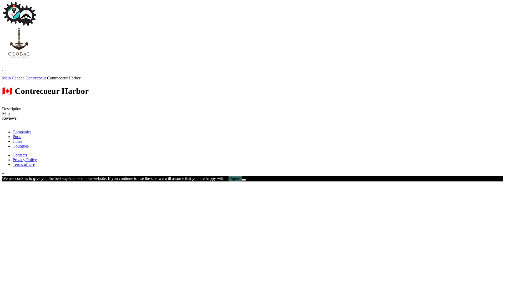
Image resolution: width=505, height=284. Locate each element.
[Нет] (244, 180)
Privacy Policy (25, 160)
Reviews (9, 118)
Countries (21, 146)
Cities (17, 141)
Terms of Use (24, 164)
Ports (17, 136)
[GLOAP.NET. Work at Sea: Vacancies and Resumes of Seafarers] (19, 59)
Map (6, 113)
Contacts (20, 155)
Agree (235, 179)
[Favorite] (2, 68)
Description (11, 108)
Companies (22, 132)
